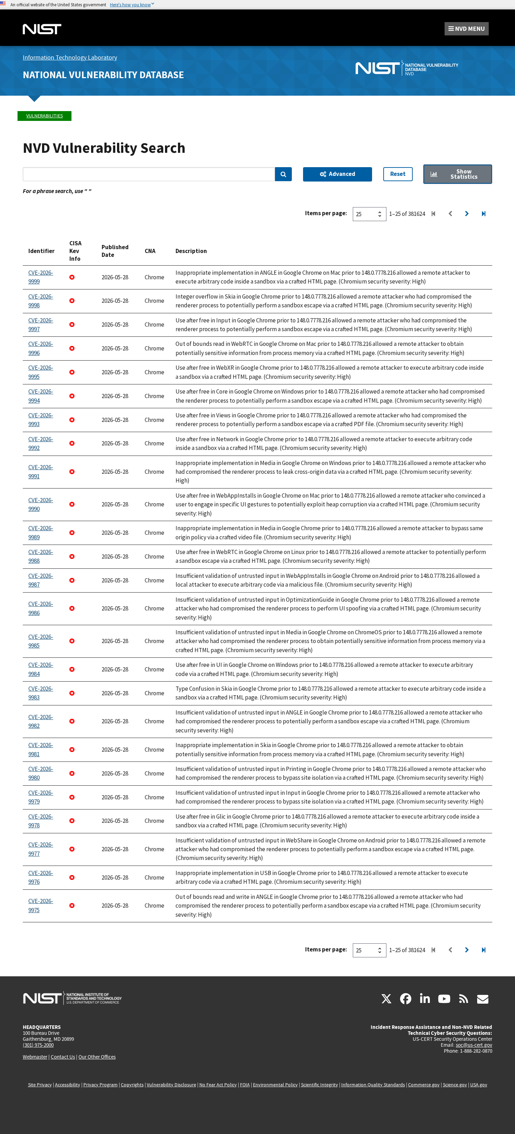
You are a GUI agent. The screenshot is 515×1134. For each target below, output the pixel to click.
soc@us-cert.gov (474, 1044)
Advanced (342, 174)
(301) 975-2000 (38, 1044)
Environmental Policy (275, 1084)
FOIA (245, 1084)
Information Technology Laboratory (70, 58)
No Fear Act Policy (218, 1084)
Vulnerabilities (44, 115)
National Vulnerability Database (103, 74)
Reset (398, 174)
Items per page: (326, 213)
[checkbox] (457, 174)
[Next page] (467, 214)
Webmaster (35, 1056)
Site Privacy (40, 1084)
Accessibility (67, 1084)
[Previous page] (450, 214)
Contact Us (63, 1056)
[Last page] (484, 214)
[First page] (433, 214)
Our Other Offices (97, 1057)
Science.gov (455, 1084)
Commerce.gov (424, 1084)
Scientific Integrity (319, 1084)
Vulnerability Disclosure (171, 1084)
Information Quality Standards (373, 1084)
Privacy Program (100, 1084)
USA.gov (478, 1084)
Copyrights (132, 1084)
